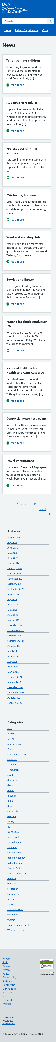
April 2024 (12, 666)
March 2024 (13, 671)
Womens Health (15, 930)
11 (35, 503)
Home (7, 30)
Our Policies (9, 988)
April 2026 (12, 558)
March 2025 (13, 620)
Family (10, 821)
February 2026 (14, 568)
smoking (11, 883)
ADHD (10, 733)
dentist (10, 790)
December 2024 (15, 625)
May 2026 (12, 552)
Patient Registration (26, 30)
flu (8, 826)
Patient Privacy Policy (6, 970)
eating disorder (15, 811)
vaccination (13, 914)
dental (10, 785)
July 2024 (12, 651)
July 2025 (12, 599)
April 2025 (12, 615)
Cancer (10, 749)
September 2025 (15, 589)
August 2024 (13, 646)
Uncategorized (15, 909)
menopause (13, 832)
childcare (12, 759)
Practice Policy (14, 868)
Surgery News (14, 894)
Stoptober (12, 888)
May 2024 (12, 661)
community (13, 769)
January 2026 (14, 573)
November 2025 (15, 578)
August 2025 (13, 594)
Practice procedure (16, 873)
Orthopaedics (14, 852)
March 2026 (13, 563)
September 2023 (15, 692)
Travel (10, 904)
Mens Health (13, 837)
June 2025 (12, 604)
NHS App (12, 847)
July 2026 (12, 542)
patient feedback (16, 857)
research (11, 878)
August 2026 (13, 537)
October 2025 (14, 584)
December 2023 (15, 687)
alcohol (11, 738)
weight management (18, 925)
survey (10, 899)
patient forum (14, 863)
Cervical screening (16, 754)
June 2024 (12, 656)
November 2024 (15, 630)
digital (10, 800)
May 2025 (12, 609)
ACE (9, 728)
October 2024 (14, 635)
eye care (11, 816)
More (46, 30)
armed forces (14, 744)
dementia (12, 780)
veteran (11, 919)
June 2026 (12, 547)
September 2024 (15, 640)
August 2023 (13, 697)
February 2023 (14, 703)
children (11, 764)
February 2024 (14, 677)
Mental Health (14, 842)
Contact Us (8, 985)
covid (10, 775)
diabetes (11, 795)
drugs (10, 806)
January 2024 (14, 682)
